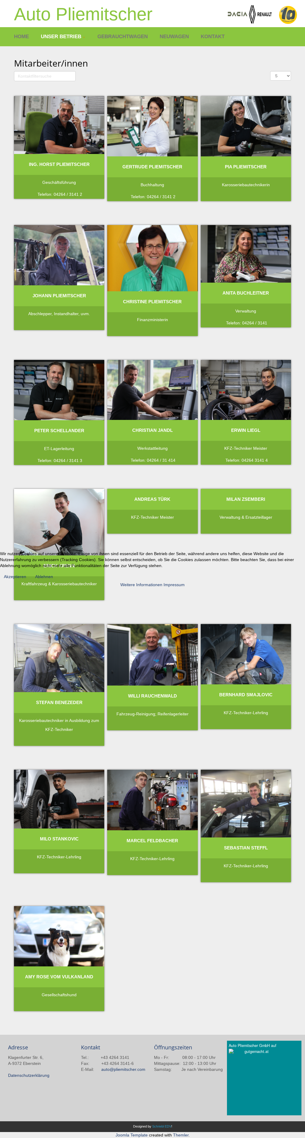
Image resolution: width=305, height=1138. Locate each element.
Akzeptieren (15, 576)
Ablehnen (44, 576)
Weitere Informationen (141, 584)
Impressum (174, 584)
